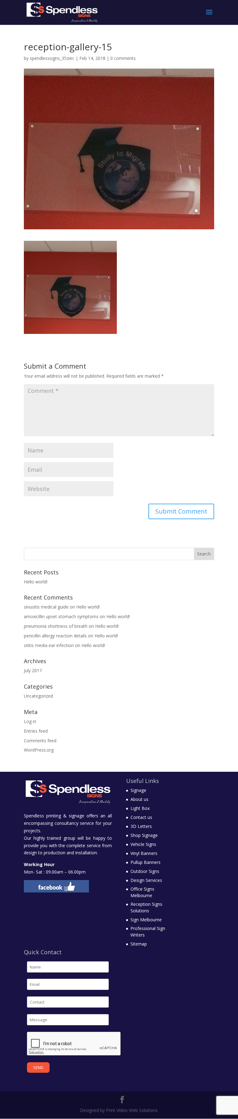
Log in (30, 721)
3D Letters (141, 826)
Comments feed (40, 741)
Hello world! (35, 582)
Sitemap (138, 944)
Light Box (140, 808)
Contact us (141, 817)
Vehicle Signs (143, 844)
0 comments (123, 58)
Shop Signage (144, 835)
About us (139, 799)
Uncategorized (38, 696)
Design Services (146, 880)
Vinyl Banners (143, 853)
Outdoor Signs (144, 871)
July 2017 (33, 670)
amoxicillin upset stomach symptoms (61, 616)
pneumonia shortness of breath (55, 626)
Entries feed (36, 731)
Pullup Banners (145, 862)
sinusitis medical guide (46, 607)
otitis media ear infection (49, 645)
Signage (138, 790)
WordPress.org (39, 750)
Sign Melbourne (146, 920)
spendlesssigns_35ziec (52, 58)
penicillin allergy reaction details (55, 636)
